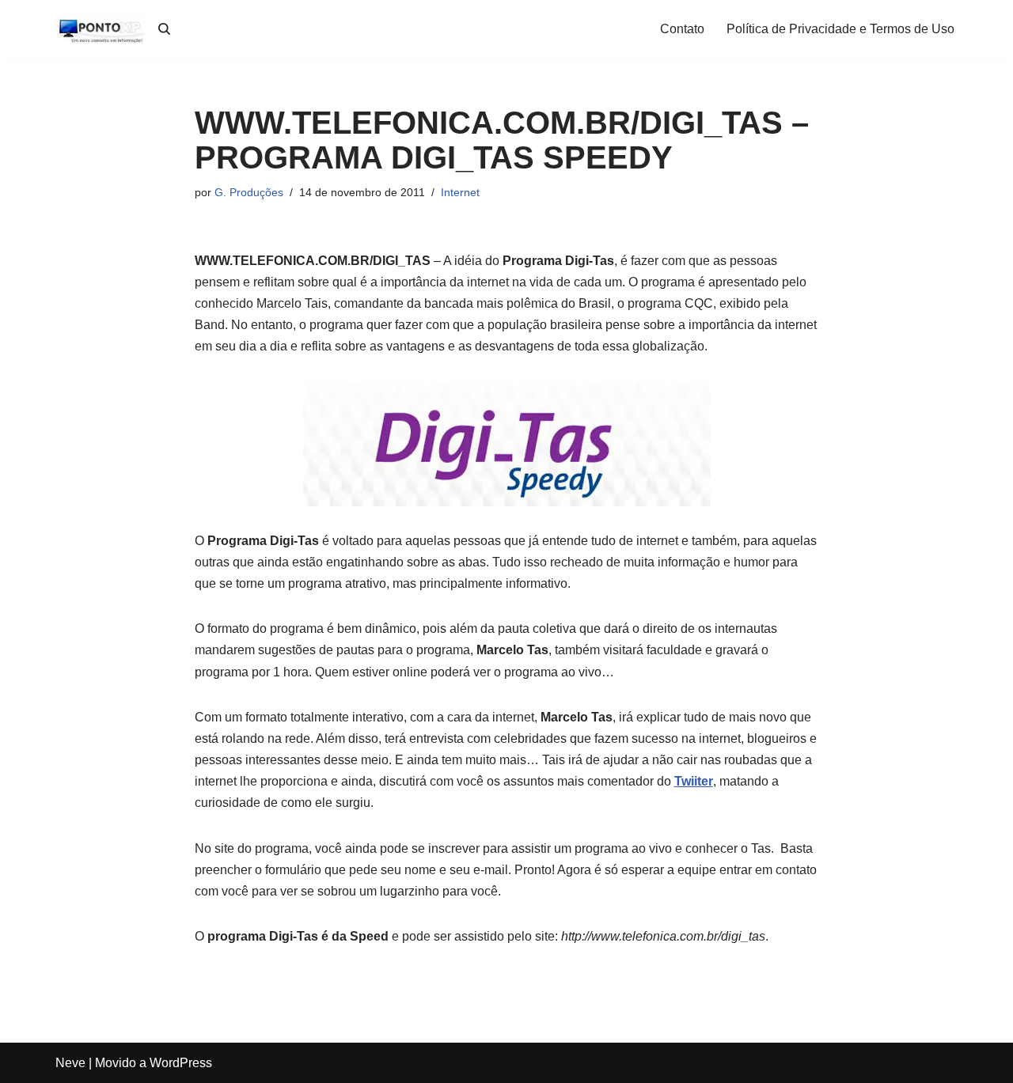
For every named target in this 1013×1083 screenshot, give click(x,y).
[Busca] (164, 29)
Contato (682, 29)
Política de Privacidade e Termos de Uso (840, 29)
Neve (70, 1063)
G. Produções (248, 192)
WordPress (181, 1063)
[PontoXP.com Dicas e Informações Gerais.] (102, 29)
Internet (460, 192)
